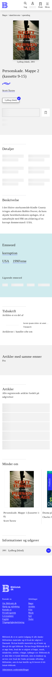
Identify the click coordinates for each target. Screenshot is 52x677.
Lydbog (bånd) (11, 100)
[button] (26, 550)
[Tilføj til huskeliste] (46, 113)
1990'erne (20, 261)
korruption (9, 253)
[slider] (26, 42)
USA (5, 261)
